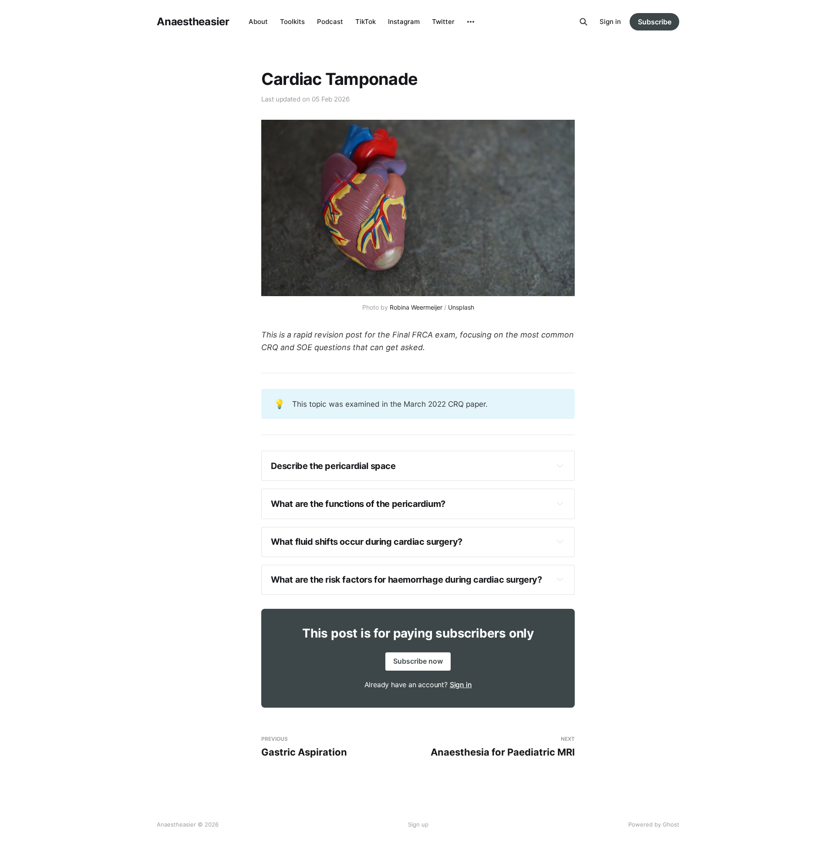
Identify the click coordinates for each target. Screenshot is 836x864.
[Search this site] (583, 21)
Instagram (404, 21)
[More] (470, 21)
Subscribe (654, 21)
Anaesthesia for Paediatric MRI (503, 747)
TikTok (365, 21)
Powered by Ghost (653, 824)
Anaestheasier (193, 22)
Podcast (330, 21)
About (258, 21)
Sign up (418, 824)
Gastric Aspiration (304, 747)
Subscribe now (418, 661)
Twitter (443, 21)
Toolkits (292, 21)
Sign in (610, 21)
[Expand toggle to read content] (560, 465)
